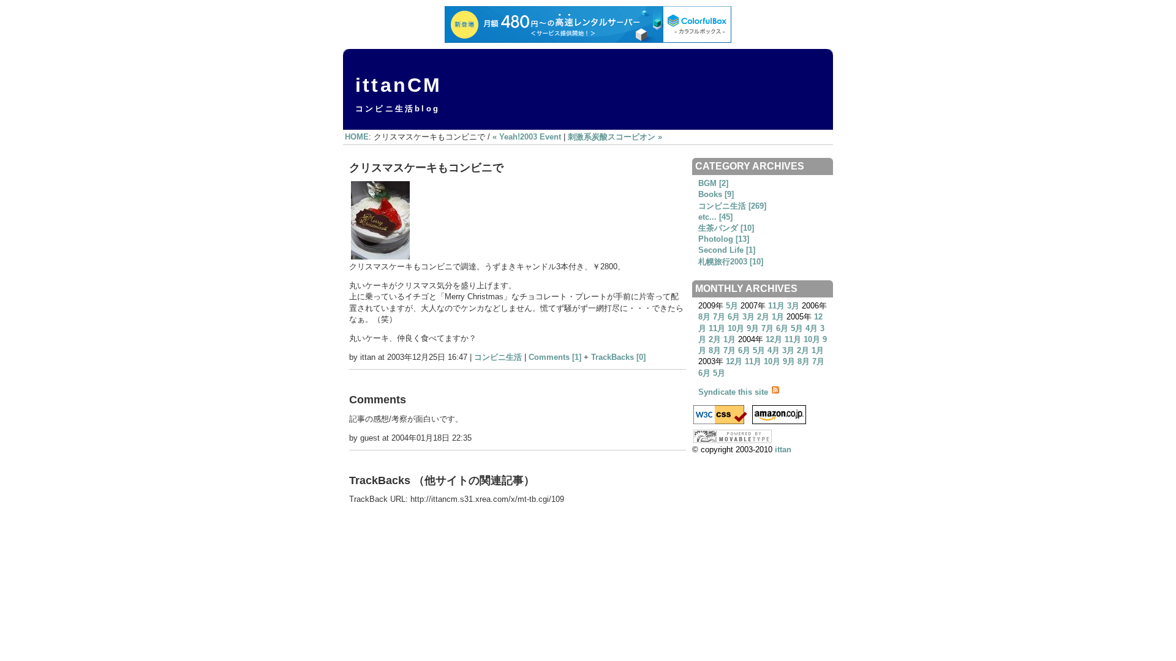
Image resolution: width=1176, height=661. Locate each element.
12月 (774, 339)
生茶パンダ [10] (726, 228)
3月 (793, 305)
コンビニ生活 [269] (732, 206)
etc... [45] (715, 217)
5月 (732, 305)
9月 (753, 328)
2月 (763, 316)
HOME (357, 136)
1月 (778, 316)
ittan (783, 449)
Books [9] (716, 194)
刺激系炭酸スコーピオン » (615, 136)
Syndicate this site (734, 392)
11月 (776, 305)
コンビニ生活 (498, 357)
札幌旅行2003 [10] (730, 261)
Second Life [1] (726, 250)
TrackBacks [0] (618, 357)
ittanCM (398, 85)
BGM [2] (713, 183)
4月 (811, 328)
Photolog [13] (723, 239)
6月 (734, 316)
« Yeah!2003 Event (526, 136)
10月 (736, 328)
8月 (704, 316)
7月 (719, 316)
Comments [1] (555, 357)
